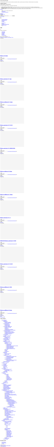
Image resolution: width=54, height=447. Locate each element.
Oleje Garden (5, 366)
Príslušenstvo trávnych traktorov (9, 329)
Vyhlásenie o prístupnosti (3, 445)
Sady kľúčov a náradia (8, 423)
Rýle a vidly (6, 349)
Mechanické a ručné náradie (7, 421)
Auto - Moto (3, 368)
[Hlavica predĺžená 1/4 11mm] (12, 308)
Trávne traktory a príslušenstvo (7, 326)
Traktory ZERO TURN (8, 327)
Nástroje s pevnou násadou (8, 342)
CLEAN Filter (5, 363)
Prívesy (7, 375)
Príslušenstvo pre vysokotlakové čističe (11, 356)
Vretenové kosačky (7, 325)
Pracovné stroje (8, 377)
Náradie (3, 420)
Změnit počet (2, 128)
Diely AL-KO (7, 418)
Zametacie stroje (9, 358)
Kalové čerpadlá (7, 354)
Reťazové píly (5, 334)
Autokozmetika (5, 371)
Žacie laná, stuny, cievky (6, 361)
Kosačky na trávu (5, 323)
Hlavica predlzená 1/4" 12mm (6, 101)
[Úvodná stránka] (2, 14)
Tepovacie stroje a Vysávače (10, 360)
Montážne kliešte (9, 430)
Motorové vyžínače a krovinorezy (9, 331)
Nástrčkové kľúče (7, 424)
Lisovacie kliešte (9, 435)
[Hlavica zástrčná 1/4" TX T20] (12, 262)
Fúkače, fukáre (5, 352)
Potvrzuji (1, 9)
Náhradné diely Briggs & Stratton (9, 410)
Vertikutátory (5, 321)
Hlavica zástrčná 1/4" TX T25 (6, 125)
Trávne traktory (7, 328)
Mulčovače (4, 384)
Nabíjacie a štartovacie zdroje (7, 369)
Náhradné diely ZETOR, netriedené (7, 419)
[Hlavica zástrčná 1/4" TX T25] (12, 123)
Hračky (3, 372)
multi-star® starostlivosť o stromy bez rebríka (12, 345)
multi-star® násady (9, 344)
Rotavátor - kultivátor (7, 337)
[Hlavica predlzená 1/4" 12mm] (12, 100)
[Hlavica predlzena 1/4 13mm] (12, 169)
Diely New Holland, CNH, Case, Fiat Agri (10, 394)
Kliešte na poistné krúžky (10, 436)
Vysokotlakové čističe (8, 355)
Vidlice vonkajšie (12, 405)
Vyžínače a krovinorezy (6, 330)
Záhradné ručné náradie (6, 341)
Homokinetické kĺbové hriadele (10, 400)
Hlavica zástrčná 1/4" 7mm (5, 78)
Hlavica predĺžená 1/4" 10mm (6, 194)
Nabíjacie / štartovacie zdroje (8, 370)
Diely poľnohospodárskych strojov (7, 390)
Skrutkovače (6, 422)
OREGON (6, 415)
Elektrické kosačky (7, 324)
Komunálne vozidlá (9, 378)
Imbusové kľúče (7, 438)
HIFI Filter (4, 364)
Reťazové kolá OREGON (10, 417)
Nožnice (6, 437)
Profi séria (6, 374)
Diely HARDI (7, 395)
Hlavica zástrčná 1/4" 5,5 (5, 217)
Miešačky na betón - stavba (6, 338)
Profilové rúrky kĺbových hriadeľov (12, 402)
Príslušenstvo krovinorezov (8, 333)
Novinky (3, 443)
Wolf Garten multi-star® (8, 343)
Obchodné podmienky (4, 19)
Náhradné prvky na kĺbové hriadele (11, 401)
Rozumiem (5, 3)
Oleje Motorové (5, 365)
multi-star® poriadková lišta (10, 346)
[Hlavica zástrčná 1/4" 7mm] (12, 77)
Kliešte (6, 429)
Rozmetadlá (4, 340)
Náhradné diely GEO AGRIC (9, 392)
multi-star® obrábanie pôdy (10, 347)
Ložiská (4, 407)
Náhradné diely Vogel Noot (8, 397)
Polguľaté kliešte (9, 434)
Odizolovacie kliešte (9, 433)
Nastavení (2, 3)
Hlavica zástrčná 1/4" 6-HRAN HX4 (7, 148)
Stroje (3, 383)
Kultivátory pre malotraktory (7, 385)
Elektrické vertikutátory (8, 322)
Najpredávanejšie (4, 442)
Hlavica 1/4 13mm (4, 55)
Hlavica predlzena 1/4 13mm (6, 171)
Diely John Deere (7, 393)
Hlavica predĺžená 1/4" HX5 (6, 287)
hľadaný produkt (2, 15)
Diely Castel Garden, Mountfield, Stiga (10, 414)
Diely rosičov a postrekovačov (9, 412)
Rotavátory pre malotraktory (7, 388)
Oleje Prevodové (5, 367)
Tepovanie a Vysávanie (8, 359)
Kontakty (3, 21)
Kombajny (8, 376)
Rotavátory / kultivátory (6, 336)
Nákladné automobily (9, 379)
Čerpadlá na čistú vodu (8, 353)
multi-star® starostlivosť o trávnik (11, 348)
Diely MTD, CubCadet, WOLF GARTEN (10, 411)
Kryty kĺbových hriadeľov (11, 403)
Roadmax (6, 381)
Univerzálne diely (7, 413)
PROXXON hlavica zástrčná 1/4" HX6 (8, 240)
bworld (6, 380)
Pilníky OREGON (9, 416)
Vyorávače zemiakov (6, 386)
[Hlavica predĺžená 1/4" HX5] (12, 285)
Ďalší (1, 316)
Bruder (4, 373)
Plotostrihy (4, 335)
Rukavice (6, 350)
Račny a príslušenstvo (8, 428)
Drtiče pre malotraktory (6, 389)
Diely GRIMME (7, 396)
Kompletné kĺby (10, 406)
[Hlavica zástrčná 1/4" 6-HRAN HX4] (12, 146)
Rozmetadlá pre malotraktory (7, 387)
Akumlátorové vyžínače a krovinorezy (10, 332)
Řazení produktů (2, 36)
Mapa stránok (8, 445)
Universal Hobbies (5, 382)
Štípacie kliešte (8, 432)
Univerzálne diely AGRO (8, 391)
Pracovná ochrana (5, 339)
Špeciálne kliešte (9, 431)
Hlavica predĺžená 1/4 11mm (6, 310)
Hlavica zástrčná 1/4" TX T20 (6, 263)
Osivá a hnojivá (7, 351)
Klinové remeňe (5, 408)
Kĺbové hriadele (7, 398)
